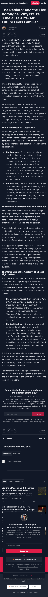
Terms (33, 579)
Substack (13, 592)
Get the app (35, 587)
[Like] (4, 34)
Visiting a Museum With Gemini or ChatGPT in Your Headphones (18, 489)
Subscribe (35, 3)
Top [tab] (4, 482)
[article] (24, 495)
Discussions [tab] (19, 482)
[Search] (44, 481)
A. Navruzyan (12, 27)
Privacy (27, 579)
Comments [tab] (7, 454)
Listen (43, 28)
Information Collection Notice (28, 567)
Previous (9, 438)
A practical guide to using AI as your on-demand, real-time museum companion (17, 494)
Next (40, 438)
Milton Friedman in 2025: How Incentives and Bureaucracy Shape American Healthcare (18, 509)
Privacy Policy (23, 569)
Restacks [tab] (16, 454)
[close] (41, 515)
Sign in (43, 3)
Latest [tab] (10, 482)
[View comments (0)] (9, 34)
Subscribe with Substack (25, 559)
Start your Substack (18, 587)
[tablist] (11, 454)
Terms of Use (34, 565)
